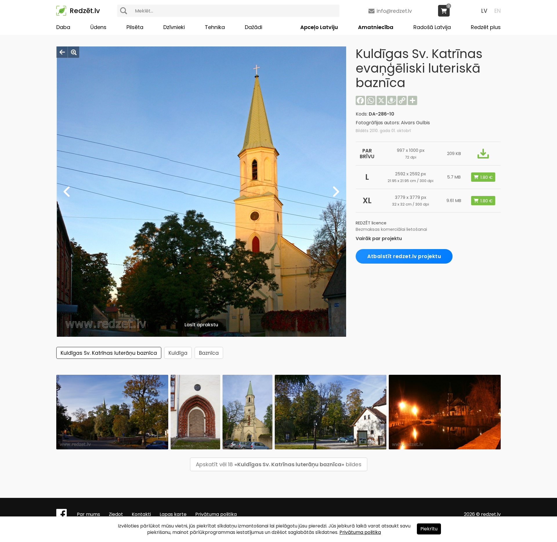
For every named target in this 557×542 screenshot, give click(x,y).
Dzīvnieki (174, 27)
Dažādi (253, 27)
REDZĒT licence (371, 223)
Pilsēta (134, 27)
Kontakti (141, 514)
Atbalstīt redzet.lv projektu (404, 256)
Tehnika (215, 27)
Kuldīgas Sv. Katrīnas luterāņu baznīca (109, 353)
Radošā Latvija (432, 27)
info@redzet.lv (394, 11)
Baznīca (209, 353)
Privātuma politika (216, 514)
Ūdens (98, 27)
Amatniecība (375, 27)
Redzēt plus (486, 27)
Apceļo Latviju (319, 27)
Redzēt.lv (85, 10)
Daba (63, 27)
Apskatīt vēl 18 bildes (278, 464)
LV (484, 11)
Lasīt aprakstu (201, 324)
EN (497, 11)
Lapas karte (173, 514)
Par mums (88, 514)
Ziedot (116, 514)
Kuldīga (178, 353)
